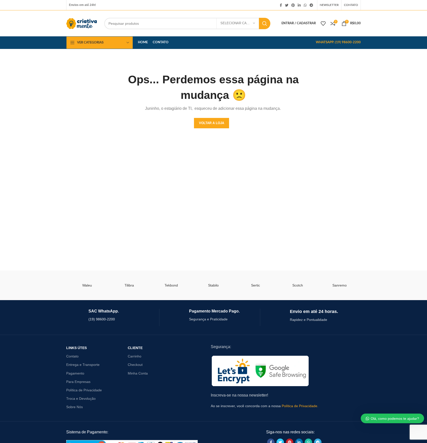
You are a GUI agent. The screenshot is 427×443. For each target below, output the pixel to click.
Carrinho (134, 356)
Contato (72, 356)
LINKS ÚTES (76, 348)
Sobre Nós (74, 407)
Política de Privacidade (84, 390)
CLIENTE (135, 348)
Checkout (135, 365)
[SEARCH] (264, 23)
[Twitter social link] (286, 5)
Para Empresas (78, 382)
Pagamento (75, 373)
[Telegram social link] (311, 5)
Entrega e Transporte (83, 365)
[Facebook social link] (280, 5)
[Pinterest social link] (293, 5)
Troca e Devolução (81, 398)
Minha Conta (138, 373)
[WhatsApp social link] (305, 5)
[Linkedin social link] (299, 5)
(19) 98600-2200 (101, 319)
